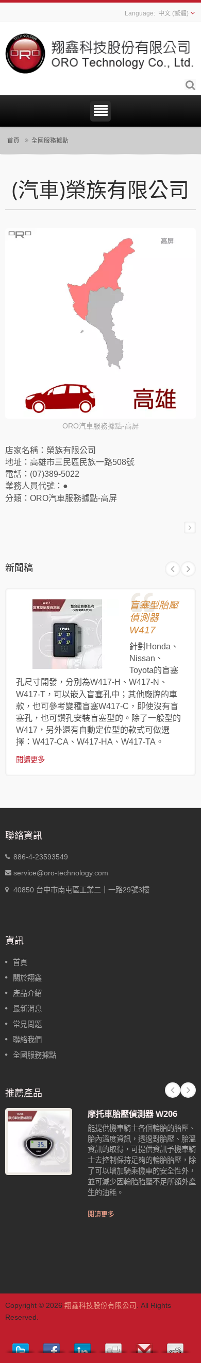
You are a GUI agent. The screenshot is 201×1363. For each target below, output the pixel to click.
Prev (172, 569)
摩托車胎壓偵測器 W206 (132, 1113)
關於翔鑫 (27, 978)
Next (188, 569)
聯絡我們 (27, 1040)
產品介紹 (27, 993)
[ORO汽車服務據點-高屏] (100, 324)
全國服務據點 (50, 140)
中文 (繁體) (173, 13)
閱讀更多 (30, 759)
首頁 (13, 140)
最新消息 (27, 1009)
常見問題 (27, 1024)
